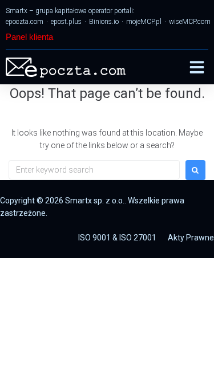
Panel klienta (29, 37)
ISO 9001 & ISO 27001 (117, 237)
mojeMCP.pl (143, 22)
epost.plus (66, 22)
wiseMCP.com (190, 22)
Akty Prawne (191, 237)
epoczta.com (24, 22)
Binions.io (104, 22)
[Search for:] (94, 169)
